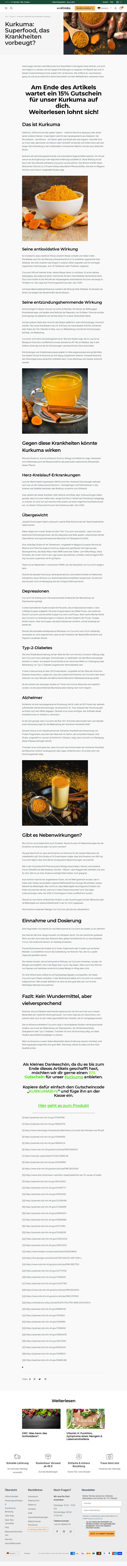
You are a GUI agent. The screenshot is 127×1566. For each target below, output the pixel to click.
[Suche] (11, 8)
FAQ (111, 2)
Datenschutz (33, 1500)
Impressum (33, 1496)
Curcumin (58, 163)
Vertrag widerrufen (38, 1529)
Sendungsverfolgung (14, 1502)
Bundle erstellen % (85, 8)
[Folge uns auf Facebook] (57, 1531)
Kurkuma (86, 132)
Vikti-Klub (9, 1515)
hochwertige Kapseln (64, 975)
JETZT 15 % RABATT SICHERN (102, 1534)
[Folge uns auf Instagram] (64, 1531)
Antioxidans (27, 276)
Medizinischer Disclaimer (34, 1523)
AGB (30, 1513)
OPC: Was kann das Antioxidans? (34, 1435)
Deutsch (104, 8)
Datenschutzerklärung (95, 1518)
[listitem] (30, 1379)
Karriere (8, 1539)
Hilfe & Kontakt (11, 1496)
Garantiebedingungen (38, 1517)
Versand (32, 1509)
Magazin (13, 16)
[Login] (115, 8)
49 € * (72, 2)
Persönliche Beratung (10, 1510)
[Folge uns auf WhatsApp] (70, 1531)
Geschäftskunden (13, 1543)
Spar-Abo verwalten (9, 1522)
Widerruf (32, 1504)
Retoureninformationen (13, 1533)
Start (6, 16)
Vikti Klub (116, 1469)
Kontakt (105, 2)
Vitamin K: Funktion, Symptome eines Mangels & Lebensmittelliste (84, 1436)
